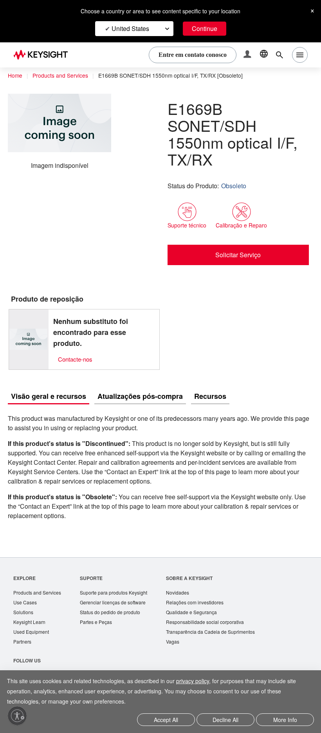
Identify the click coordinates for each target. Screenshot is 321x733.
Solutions (24, 597)
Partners (22, 627)
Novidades (187, 576)
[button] (248, 55)
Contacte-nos (77, 342)
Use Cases (25, 586)
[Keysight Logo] (43, 55)
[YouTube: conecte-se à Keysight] (73, 662)
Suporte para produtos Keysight (119, 576)
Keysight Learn (30, 607)
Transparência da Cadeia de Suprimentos (222, 617)
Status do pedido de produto (116, 597)
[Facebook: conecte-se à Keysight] (19, 662)
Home (15, 76)
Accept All (166, 720)
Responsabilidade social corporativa (217, 607)
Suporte (94, 561)
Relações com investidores (206, 586)
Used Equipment (32, 617)
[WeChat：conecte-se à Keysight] (91, 662)
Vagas (182, 627)
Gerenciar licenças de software (118, 586)
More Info (285, 720)
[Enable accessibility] (17, 715)
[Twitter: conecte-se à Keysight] (55, 662)
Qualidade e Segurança (201, 597)
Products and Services (63, 76)
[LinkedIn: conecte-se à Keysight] (37, 662)
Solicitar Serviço (238, 238)
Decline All (225, 720)
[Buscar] (279, 55)
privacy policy (203, 681)
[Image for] (28, 322)
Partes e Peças (100, 607)
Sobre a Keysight (198, 561)
